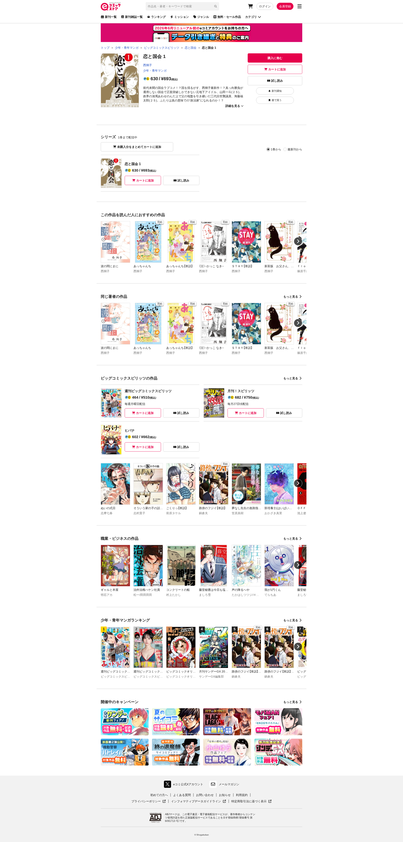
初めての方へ (159, 795)
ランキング (158, 16)
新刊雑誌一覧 (134, 16)
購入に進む (275, 58)
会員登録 (285, 6)
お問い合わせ (205, 795)
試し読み (277, 80)
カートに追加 (277, 69)
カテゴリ (251, 16)
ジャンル (203, 16)
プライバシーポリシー (148, 801)
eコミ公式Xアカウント (184, 785)
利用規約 (242, 795)
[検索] (215, 6)
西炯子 (147, 65)
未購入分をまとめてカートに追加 (139, 146)
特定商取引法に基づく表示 (251, 801)
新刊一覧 (111, 16)
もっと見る (290, 296)
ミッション (181, 16)
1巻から (276, 149)
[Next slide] (298, 241)
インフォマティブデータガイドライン (196, 801)
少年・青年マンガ (155, 70)
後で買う (277, 100)
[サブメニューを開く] (299, 6)
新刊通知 (277, 90)
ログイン (265, 6)
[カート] (250, 6)
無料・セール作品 (229, 16)
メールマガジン (229, 784)
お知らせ (225, 795)
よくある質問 (182, 795)
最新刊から (295, 149)
